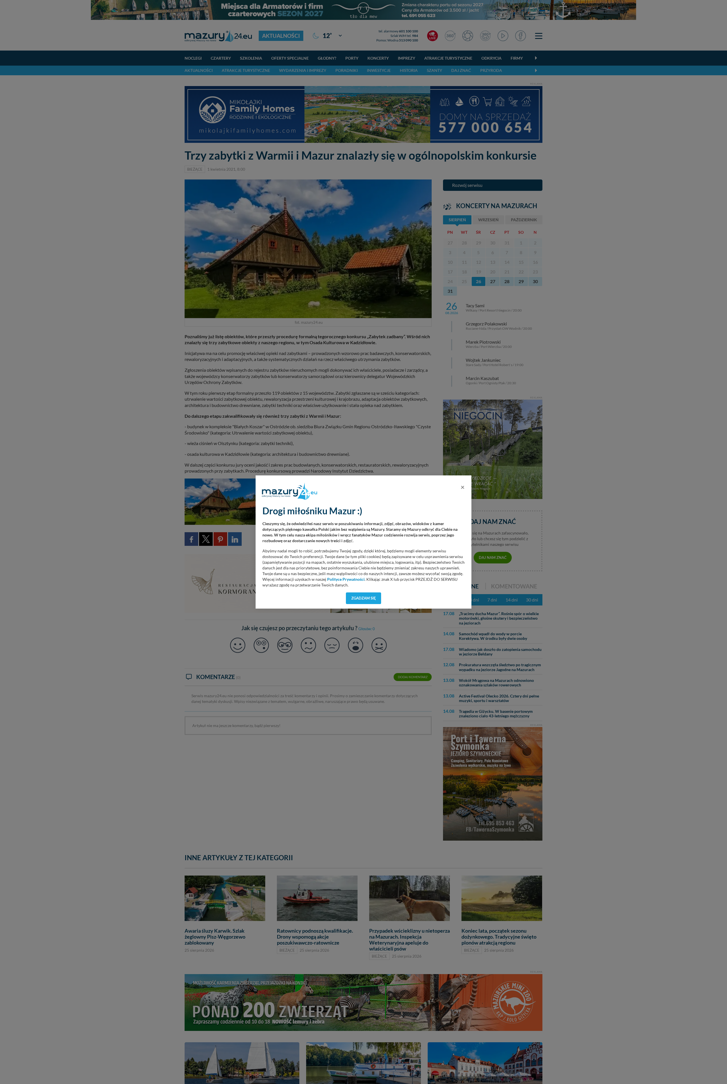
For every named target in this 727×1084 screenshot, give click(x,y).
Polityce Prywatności (346, 579)
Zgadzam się (363, 598)
